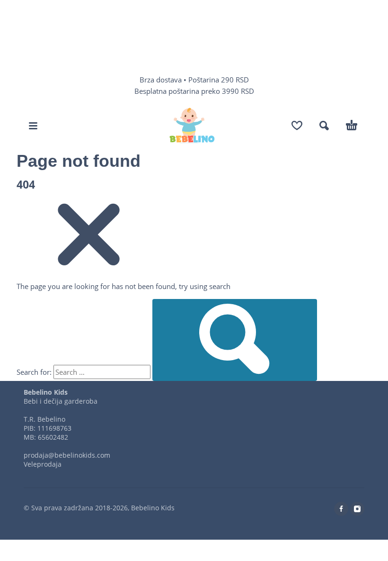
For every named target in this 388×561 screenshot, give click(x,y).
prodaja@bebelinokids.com (67, 455)
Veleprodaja (43, 464)
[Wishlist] (296, 125)
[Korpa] (351, 125)
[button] (33, 125)
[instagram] (357, 509)
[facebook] (341, 509)
